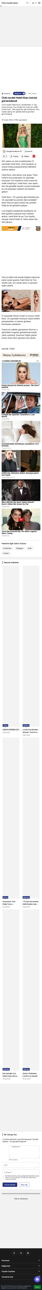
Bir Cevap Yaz (10, 1134)
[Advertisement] (21, 23)
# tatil (29, 548)
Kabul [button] (37, 1287)
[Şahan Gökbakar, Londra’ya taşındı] (31, 994)
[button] (28, 3)
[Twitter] (21, 1253)
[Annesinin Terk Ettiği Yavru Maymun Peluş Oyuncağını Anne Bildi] (11, 822)
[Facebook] (14, 1253)
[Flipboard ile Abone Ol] (28, 151)
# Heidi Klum (7, 548)
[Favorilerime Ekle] (34, 156)
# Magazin (19, 548)
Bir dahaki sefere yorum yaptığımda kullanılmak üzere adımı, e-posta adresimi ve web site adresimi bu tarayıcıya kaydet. (22, 1177)
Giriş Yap (24, 1185)
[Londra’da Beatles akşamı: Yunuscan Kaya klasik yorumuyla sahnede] (31, 651)
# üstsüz (6, 553)
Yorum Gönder (9, 1185)
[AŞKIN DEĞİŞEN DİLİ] (11, 651)
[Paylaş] (38, 3)
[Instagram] (27, 1253)
